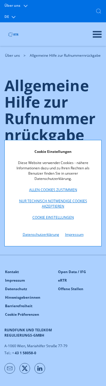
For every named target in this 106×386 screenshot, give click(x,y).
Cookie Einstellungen (53, 217)
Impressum (74, 234)
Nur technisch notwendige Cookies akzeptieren (53, 203)
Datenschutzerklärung (41, 234)
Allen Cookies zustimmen (53, 189)
